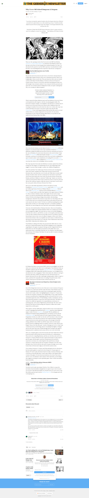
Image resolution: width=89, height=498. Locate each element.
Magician (47, 310)
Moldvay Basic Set (46, 372)
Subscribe (80, 3)
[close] (54, 455)
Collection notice (52, 490)
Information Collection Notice (44, 475)
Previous (29, 399)
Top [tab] (27, 447)
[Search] (74, 3)
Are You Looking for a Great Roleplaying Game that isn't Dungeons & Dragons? (39, 450)
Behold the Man (35, 190)
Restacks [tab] (32, 407)
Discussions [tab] (34, 447)
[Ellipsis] (63, 416)
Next (60, 399)
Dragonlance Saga (30, 315)
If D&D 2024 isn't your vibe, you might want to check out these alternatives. (39, 453)
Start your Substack (41, 493)
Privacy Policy (52, 475)
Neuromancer (54, 188)
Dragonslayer (29, 110)
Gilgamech (30, 436)
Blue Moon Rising (54, 148)
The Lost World (33, 154)
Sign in (85, 3)
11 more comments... (29, 442)
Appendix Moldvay (48, 269)
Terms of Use (49, 474)
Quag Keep (40, 312)
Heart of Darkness (54, 154)
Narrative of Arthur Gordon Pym (53, 159)
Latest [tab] (30, 447)
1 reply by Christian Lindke (33, 432)
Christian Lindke (31, 13)
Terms (47, 490)
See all (28, 475)
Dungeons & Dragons (31, 63)
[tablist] (30, 407)
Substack (39, 495)
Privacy (44, 490)
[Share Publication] (76, 3)
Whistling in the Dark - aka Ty (33, 416)
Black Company (57, 187)
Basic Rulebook (39, 63)
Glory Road (59, 149)
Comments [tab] (28, 407)
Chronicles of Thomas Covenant (40, 187)
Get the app (49, 493)
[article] (44, 453)
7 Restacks (37, 392)
